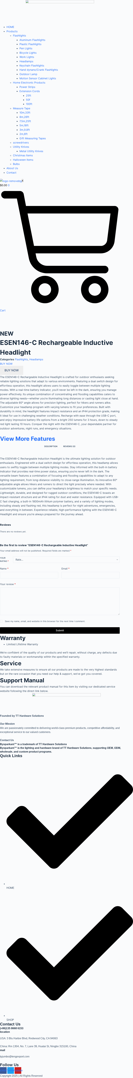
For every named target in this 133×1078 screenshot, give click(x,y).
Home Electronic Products (29, 82)
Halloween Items (23, 159)
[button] (6, 363)
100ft (29, 104)
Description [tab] (50, 446)
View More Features (27, 438)
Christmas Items (23, 155)
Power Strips (27, 87)
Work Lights (26, 57)
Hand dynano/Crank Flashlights (38, 69)
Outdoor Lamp (28, 74)
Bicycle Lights (27, 52)
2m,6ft (23, 134)
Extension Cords (29, 91)
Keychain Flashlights (31, 65)
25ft (28, 95)
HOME (10, 27)
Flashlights (19, 35)
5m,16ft (24, 125)
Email (65, 568)
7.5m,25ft (25, 121)
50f (28, 99)
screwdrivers (21, 142)
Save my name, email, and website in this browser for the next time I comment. (45, 621)
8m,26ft (24, 117)
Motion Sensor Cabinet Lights (37, 78)
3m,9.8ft (24, 129)
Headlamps (26, 61)
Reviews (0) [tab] (69, 446)
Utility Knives (21, 146)
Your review (8, 584)
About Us (12, 168)
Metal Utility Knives (31, 151)
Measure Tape (21, 108)
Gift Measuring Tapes (32, 138)
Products (12, 31)
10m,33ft (24, 112)
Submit (60, 630)
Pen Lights (25, 48)
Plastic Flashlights (30, 44)
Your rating (4, 559)
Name (4, 568)
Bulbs (16, 164)
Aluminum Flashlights (32, 40)
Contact (11, 172)
